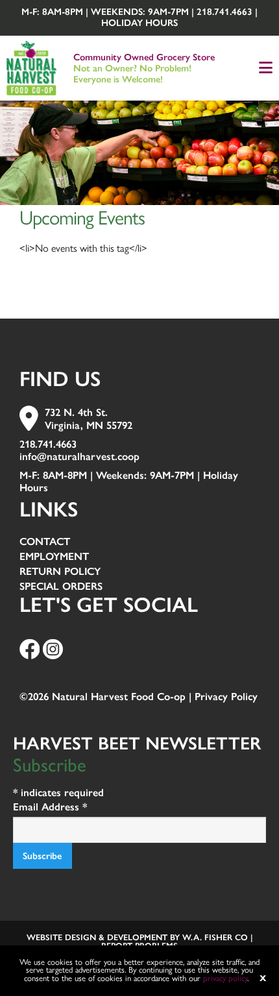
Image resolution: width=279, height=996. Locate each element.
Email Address (50, 807)
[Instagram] (53, 648)
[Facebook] (29, 648)
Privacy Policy (226, 696)
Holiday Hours (139, 23)
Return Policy (60, 571)
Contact (44, 542)
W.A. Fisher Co (215, 937)
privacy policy (225, 978)
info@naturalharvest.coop (79, 456)
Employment (54, 557)
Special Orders (61, 586)
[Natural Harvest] (31, 66)
